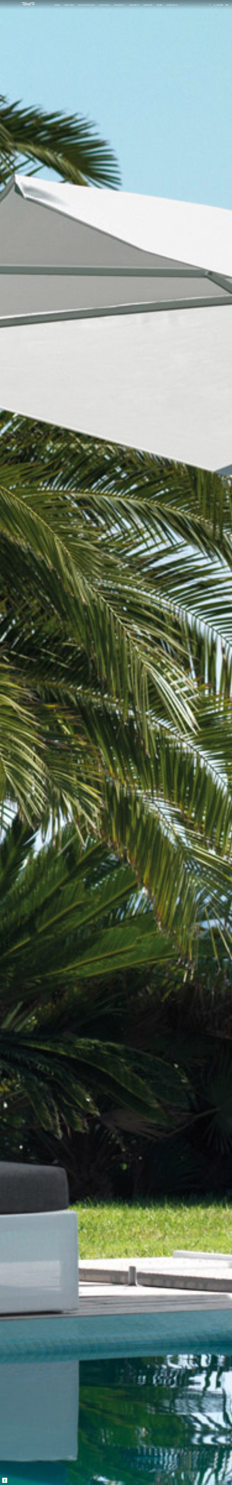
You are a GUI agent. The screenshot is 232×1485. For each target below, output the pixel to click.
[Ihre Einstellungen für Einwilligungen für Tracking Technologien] (4, 1480)
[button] (227, 5)
